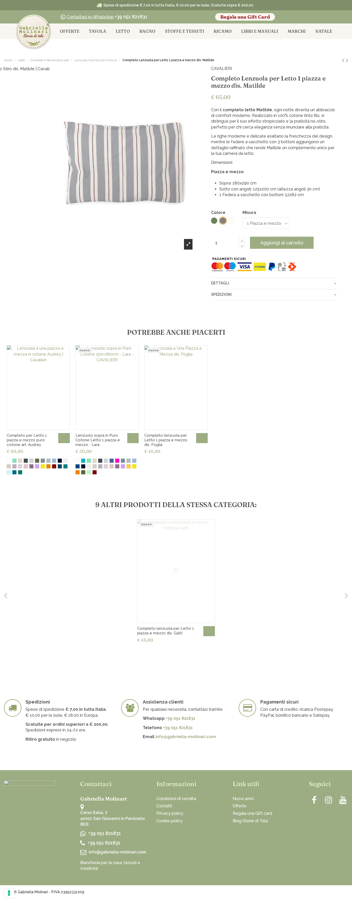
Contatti (164, 805)
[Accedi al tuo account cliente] (310, 17)
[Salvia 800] (65, 466)
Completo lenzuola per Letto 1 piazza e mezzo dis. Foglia (165, 440)
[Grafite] (26, 461)
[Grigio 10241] (43, 461)
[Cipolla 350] (31, 466)
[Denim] (112, 461)
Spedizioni (221, 294)
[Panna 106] (65, 461)
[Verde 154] (9, 472)
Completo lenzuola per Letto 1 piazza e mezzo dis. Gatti (165, 630)
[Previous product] (344, 60)
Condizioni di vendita (176, 798)
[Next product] (347, 60)
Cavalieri (221, 68)
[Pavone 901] (60, 466)
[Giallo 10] (43, 466)
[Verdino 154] (89, 472)
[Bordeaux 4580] (54, 466)
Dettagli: (220, 283)
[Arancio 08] (48, 466)
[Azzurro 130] (54, 461)
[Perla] (31, 461)
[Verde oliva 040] (83, 472)
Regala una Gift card (252, 813)
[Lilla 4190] (37, 466)
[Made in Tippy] (337, 893)
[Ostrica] (20, 461)
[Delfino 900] (14, 472)
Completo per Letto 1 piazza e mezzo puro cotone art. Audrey (27, 440)
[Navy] (60, 461)
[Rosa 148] (20, 466)
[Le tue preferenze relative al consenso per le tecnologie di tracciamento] (9, 893)
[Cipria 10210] (26, 466)
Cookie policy (169, 820)
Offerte (239, 805)
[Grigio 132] (48, 461)
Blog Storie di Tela (250, 820)
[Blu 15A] (78, 466)
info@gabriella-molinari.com (185, 736)
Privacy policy (169, 813)
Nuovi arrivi (243, 798)
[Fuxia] (117, 461)
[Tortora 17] (14, 466)
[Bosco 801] (20, 472)
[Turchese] (83, 461)
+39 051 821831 (107, 16)
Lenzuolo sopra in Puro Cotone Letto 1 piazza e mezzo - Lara (98, 440)
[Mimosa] (129, 466)
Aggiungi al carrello (281, 242)
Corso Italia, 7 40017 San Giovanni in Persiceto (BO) (112, 818)
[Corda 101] (9, 466)
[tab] (273, 283)
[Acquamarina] (14, 461)
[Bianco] (9, 461)
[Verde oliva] (37, 461)
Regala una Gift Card (245, 17)
